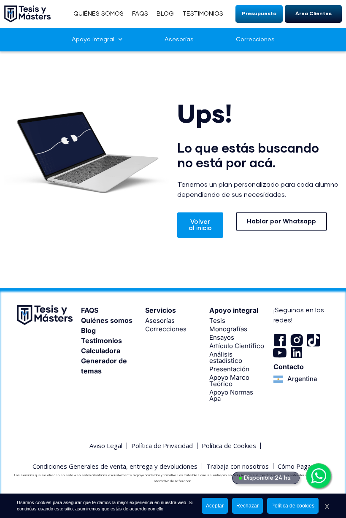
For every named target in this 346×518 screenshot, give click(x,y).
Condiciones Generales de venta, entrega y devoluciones (114, 466)
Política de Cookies (229, 445)
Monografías (228, 329)
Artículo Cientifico (236, 346)
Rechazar (247, 506)
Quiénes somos (106, 320)
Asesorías (179, 40)
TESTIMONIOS (202, 14)
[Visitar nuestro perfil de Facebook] (279, 340)
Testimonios (101, 340)
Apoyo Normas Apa (231, 395)
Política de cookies (292, 506)
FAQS (140, 14)
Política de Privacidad (162, 445)
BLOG (165, 14)
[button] (259, 14)
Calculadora (100, 350)
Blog (88, 330)
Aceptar (215, 506)
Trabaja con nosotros (237, 466)
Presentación (229, 369)
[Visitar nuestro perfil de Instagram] (296, 340)
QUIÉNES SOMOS (98, 14)
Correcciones (255, 40)
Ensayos (221, 337)
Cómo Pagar (296, 466)
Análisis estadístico (225, 357)
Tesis (217, 321)
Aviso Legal (105, 445)
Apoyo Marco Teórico (229, 380)
